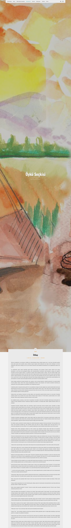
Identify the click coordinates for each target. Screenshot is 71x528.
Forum (47, 1)
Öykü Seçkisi (35, 174)
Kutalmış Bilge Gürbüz (35, 357)
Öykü (35, 351)
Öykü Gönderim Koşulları (21, 1)
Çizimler (43, 1)
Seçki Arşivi (38, 1)
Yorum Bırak (43, 357)
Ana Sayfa (10, 1)
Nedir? (14, 1)
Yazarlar (33, 1)
